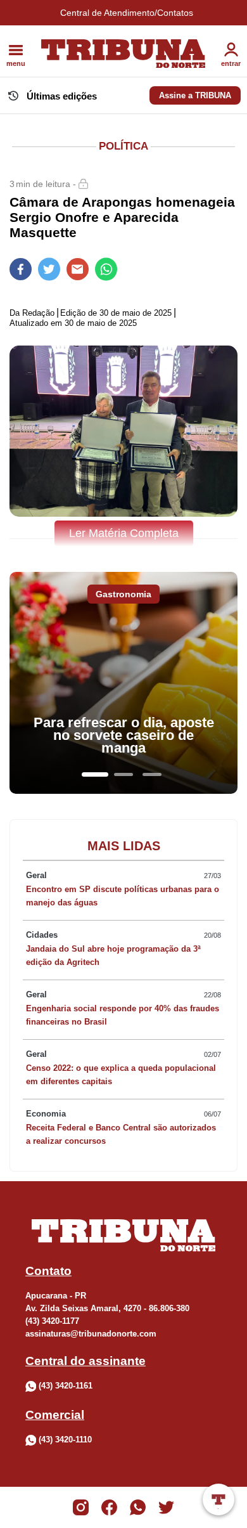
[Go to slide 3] (152, 774)
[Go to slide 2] (123, 774)
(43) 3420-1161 (65, 1385)
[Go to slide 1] (95, 774)
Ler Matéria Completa (124, 533)
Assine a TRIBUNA (195, 95)
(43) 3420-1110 (65, 1439)
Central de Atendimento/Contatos (126, 13)
